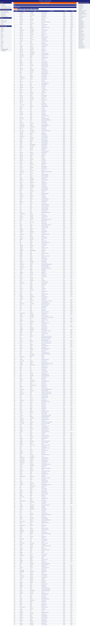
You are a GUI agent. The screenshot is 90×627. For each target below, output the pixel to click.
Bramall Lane (43, 560)
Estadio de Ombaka (44, 513)
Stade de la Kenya (44, 521)
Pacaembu (43, 487)
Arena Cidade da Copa (45, 340)
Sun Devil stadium (44, 95)
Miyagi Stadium (44, 318)
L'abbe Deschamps (81, 22)
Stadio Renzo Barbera (45, 498)
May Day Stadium (44, 12)
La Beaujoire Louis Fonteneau (82, 10)
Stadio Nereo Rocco (44, 594)
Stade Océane (80, 18)
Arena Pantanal (44, 404)
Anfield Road (43, 249)
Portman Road (44, 609)
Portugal (2, 42)
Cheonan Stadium (44, 575)
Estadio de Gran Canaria (45, 593)
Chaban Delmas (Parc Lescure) (46, 533)
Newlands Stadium (44, 283)
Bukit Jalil (43, 23)
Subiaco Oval (43, 405)
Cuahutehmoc (44, 409)
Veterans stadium (44, 167)
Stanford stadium (44, 39)
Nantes (31, 477)
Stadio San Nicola (44, 223)
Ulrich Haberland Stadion (45, 612)
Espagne (2, 35)
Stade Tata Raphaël (44, 313)
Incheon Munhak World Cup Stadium (47, 264)
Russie (2, 45)
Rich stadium (43, 68)
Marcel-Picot (80, 29)
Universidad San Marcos (45, 151)
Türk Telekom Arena (44, 258)
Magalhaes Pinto (44, 182)
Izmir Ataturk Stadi (44, 276)
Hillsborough (43, 466)
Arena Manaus (44, 432)
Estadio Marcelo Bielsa (45, 481)
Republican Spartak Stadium (46, 563)
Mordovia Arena (44, 383)
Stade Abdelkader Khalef (45, 374)
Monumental (43, 47)
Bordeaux (31, 533)
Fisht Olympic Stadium (45, 333)
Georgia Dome (44, 111)
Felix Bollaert (80, 9)
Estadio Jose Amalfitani (45, 315)
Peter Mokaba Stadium (45, 461)
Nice (30, 503)
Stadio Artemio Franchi (45, 396)
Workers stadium (44, 110)
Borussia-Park (44, 250)
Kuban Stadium (44, 536)
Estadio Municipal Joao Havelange (47, 300)
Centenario (43, 164)
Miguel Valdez (44, 585)
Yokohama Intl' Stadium (45, 106)
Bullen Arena (43, 579)
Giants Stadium (44, 81)
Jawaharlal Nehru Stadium (45, 205)
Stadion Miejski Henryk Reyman (46, 545)
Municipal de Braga (44, 615)
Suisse (2, 46)
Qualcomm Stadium (44, 147)
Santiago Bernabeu (44, 62)
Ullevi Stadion (44, 398)
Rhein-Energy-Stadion (45, 281)
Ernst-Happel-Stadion (45, 302)
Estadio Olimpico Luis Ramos (46, 445)
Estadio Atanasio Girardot (45, 265)
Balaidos (43, 552)
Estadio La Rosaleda (44, 492)
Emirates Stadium (44, 201)
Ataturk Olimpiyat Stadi (45, 57)
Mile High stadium (44, 84)
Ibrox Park (43, 287)
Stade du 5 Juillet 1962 (45, 174)
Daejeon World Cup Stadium (46, 423)
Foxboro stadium (44, 197)
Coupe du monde (3, 15)
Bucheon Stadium (44, 360)
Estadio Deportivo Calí (45, 247)
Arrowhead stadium (44, 99)
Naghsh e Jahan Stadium (45, 311)
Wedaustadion (44, 613)
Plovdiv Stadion (44, 332)
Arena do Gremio (44, 190)
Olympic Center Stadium (45, 204)
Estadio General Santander (45, 431)
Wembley (43, 35)
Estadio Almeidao (44, 465)
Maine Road (43, 530)
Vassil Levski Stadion (45, 394)
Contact (2, 23)
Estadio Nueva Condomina (45, 549)
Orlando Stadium (44, 462)
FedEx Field (43, 32)
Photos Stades (3, 4)
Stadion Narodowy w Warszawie (46, 224)
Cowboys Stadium (44, 76)
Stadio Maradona (44, 243)
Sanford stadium (44, 38)
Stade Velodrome (44, 148)
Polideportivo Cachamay (45, 364)
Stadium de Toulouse (81, 11)
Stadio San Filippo (44, 488)
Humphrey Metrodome (45, 179)
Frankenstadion (44, 379)
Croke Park (43, 42)
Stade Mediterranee (81, 31)
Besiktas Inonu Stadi (44, 559)
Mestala (43, 254)
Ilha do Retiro (43, 605)
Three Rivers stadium (45, 216)
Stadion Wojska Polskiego (45, 598)
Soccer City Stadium (45, 30)
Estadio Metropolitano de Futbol (46, 464)
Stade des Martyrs (44, 77)
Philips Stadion (44, 623)
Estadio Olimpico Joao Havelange (46, 337)
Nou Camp (43, 28)
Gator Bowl (43, 98)
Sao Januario (43, 511)
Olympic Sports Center (45, 209)
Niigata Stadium (44, 408)
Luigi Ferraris (43, 499)
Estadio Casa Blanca (45, 430)
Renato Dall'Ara (44, 479)
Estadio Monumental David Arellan (47, 336)
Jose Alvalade (44, 288)
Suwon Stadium (44, 555)
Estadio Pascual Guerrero (45, 359)
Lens (30, 480)
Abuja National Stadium (45, 193)
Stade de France (44, 58)
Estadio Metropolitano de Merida (46, 415)
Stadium (43, 547)
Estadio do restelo (44, 562)
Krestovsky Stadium (44, 144)
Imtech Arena (43, 228)
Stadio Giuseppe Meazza (45, 83)
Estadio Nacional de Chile (45, 322)
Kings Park (43, 356)
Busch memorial (44, 122)
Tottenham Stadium (44, 183)
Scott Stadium (44, 185)
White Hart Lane (44, 548)
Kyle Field (43, 51)
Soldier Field (43, 155)
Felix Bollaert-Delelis (45, 480)
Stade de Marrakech (44, 349)
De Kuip (43, 279)
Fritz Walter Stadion (44, 296)
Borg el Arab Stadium (45, 72)
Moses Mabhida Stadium (45, 125)
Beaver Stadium (44, 15)
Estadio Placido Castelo (45, 175)
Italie (1, 39)
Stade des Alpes (81, 30)
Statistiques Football (4, 20)
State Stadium (44, 299)
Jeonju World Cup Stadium (45, 419)
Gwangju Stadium (44, 400)
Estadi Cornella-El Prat (45, 450)
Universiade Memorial (45, 371)
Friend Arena (43, 280)
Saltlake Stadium (44, 43)
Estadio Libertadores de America (46, 330)
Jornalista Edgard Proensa (45, 352)
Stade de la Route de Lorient (82, 16)
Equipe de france (3, 13)
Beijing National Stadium (45, 73)
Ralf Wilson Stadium (44, 69)
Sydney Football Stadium (45, 345)
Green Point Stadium (45, 136)
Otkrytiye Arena (44, 347)
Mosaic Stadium (44, 601)
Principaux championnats (4, 11)
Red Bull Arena (44, 386)
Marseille (31, 148)
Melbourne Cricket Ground (45, 27)
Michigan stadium (44, 13)
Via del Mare (43, 449)
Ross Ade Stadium (44, 145)
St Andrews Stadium (44, 624)
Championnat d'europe (4, 16)
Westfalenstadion (44, 50)
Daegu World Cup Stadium (45, 118)
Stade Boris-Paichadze (45, 253)
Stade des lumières (44, 220)
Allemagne (2, 27)
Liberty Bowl (43, 181)
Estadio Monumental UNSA (45, 416)
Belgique (2, 31)
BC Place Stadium (44, 215)
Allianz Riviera (44, 503)
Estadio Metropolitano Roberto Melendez (47, 317)
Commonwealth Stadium (45, 198)
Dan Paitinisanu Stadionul (45, 567)
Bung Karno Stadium (44, 24)
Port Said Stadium (44, 517)
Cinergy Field (43, 196)
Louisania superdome (45, 137)
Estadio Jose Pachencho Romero (46, 341)
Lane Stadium (44, 159)
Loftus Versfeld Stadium (45, 266)
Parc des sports (81, 40)
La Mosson (43, 556)
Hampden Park (44, 284)
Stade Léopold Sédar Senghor (46, 212)
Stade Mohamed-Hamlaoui (45, 375)
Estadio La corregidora (45, 442)
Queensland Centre (44, 326)
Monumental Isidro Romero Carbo (46, 219)
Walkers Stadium (44, 570)
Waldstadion (43, 272)
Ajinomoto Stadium (44, 306)
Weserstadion (43, 420)
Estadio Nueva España (45, 518)
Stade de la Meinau (44, 574)
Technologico (43, 544)
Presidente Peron (44, 273)
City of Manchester (44, 238)
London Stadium (44, 230)
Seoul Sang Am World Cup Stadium (47, 171)
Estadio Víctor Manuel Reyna (46, 590)
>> (4, 49)
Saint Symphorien (81, 21)
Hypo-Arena (43, 578)
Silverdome (43, 100)
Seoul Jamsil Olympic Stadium (46, 130)
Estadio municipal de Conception (46, 514)
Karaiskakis (43, 537)
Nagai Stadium (44, 307)
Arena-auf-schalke (44, 186)
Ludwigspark (43, 506)
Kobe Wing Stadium (44, 540)
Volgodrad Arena (44, 344)
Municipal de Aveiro (44, 604)
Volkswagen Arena (44, 620)
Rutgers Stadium (44, 261)
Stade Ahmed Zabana (45, 367)
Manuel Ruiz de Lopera (45, 189)
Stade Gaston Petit (81, 43)
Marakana (43, 235)
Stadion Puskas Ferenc (45, 140)
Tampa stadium (44, 92)
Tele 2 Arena (43, 608)
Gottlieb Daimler (44, 194)
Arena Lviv (43, 526)
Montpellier (31, 556)
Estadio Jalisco (44, 178)
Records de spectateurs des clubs (6, 8)
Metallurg (43, 551)
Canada (2, 34)
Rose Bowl (43, 19)
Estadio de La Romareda (45, 529)
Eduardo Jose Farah (44, 385)
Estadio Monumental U (45, 66)
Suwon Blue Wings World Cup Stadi (47, 389)
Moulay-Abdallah (44, 166)
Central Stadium (44, 502)
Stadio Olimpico (44, 103)
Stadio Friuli (43, 434)
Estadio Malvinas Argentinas (46, 348)
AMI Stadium (43, 476)
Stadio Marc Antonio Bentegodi (46, 468)
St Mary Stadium (44, 571)
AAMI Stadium (44, 269)
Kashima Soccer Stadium (45, 435)
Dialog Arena (43, 515)
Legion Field (43, 49)
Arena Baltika (43, 507)
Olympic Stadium (44, 129)
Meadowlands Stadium (45, 53)
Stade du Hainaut (81, 20)
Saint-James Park (44, 262)
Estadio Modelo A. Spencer (45, 428)
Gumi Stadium (44, 496)
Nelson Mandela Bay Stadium (46, 303)
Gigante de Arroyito (44, 438)
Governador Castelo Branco (46, 454)
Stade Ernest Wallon (81, 33)
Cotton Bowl (43, 107)
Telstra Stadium (44, 46)
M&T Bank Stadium (44, 134)
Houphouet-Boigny (44, 298)
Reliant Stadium (44, 114)
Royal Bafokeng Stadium (45, 458)
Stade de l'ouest (81, 44)
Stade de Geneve (44, 597)
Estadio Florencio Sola (45, 528)
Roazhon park (44, 596)
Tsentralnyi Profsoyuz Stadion (46, 589)
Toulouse (31, 547)
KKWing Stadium (44, 581)
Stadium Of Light (44, 329)
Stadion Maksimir (44, 472)
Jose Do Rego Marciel (45, 200)
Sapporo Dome (44, 424)
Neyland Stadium (44, 17)
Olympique (43, 91)
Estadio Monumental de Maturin (46, 268)
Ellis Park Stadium (44, 126)
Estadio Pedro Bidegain (45, 390)
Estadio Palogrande (44, 412)
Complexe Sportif (44, 366)
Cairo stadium (44, 88)
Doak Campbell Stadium (45, 54)
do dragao (43, 292)
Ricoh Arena (43, 582)
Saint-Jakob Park (44, 413)
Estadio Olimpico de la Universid (46, 484)
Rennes (31, 596)
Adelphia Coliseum (44, 152)
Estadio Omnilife (44, 314)
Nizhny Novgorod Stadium (45, 381)
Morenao (43, 355)
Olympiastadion (44, 133)
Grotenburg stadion (44, 532)
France (2, 38)
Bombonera (43, 321)
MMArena (80, 19)
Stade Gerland (44, 510)
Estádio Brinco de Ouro (45, 564)
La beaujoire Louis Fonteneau (46, 477)
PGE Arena (43, 439)
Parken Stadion (44, 483)
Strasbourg (31, 574)
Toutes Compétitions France (5, 12)
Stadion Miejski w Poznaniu (46, 401)
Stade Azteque (44, 16)
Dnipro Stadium (44, 600)
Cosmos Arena (44, 382)
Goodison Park (44, 453)
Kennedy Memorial (44, 231)
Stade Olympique (44, 121)
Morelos (43, 443)
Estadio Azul (43, 495)
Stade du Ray (80, 41)
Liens (1, 19)
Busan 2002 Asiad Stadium (45, 234)
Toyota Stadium (44, 370)
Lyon (30, 220)
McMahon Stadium (44, 491)
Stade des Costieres (81, 38)
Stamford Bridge (44, 586)
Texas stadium (44, 160)
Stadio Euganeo (44, 566)
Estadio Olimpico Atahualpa (45, 447)
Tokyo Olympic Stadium (45, 227)
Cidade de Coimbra (44, 616)
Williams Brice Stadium (45, 64)
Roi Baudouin (43, 295)
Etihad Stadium (44, 232)
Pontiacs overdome (44, 61)
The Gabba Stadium (44, 427)
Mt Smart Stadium (44, 525)
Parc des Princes (44, 325)
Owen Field (43, 102)
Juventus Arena (44, 446)
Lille (30, 291)
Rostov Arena (43, 378)
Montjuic (43, 239)
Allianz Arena (43, 113)
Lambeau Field (44, 217)
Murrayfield (43, 149)
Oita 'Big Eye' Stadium (45, 397)
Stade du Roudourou (81, 39)
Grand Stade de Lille (44, 291)
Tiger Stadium (44, 31)
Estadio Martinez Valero (45, 473)
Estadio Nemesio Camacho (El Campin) (47, 363)
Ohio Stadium (43, 20)
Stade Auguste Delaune (82, 27)
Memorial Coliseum (44, 34)
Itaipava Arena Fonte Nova (45, 242)
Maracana (43, 80)
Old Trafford (43, 87)
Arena (42, 277)
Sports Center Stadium (45, 208)
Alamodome (43, 170)
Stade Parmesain (81, 42)
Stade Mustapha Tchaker (45, 522)
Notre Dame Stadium (45, 65)
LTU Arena (43, 246)
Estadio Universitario (45, 141)
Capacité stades (3, 5)
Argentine (2, 30)
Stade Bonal (80, 32)
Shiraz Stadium (44, 310)
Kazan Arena (43, 351)
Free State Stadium (44, 457)
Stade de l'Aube (81, 28)
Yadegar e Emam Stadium (45, 115)
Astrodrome (43, 156)
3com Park (43, 132)
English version (3, 24)
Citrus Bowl (43, 117)
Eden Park (43, 213)
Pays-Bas (2, 41)
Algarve (43, 611)
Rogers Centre (44, 257)
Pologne (2, 43)
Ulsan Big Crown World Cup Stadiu (47, 393)
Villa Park (43, 469)
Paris (30, 58)
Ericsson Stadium (44, 96)
